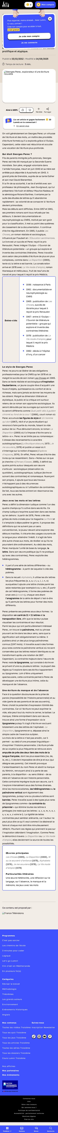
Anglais (6, 1014)
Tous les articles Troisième (16, 1043)
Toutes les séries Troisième (16, 1048)
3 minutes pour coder (13, 950)
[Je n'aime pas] (29, 110)
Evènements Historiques (15, 1009)
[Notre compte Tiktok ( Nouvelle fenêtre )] (34, 1036)
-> (21, 126)
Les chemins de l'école (14, 945)
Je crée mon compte (29, 36)
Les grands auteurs (12, 999)
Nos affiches (8, 1066)
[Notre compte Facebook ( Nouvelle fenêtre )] (50, 1036)
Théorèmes (7, 994)
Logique (6, 956)
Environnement (10, 1004)
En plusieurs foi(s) (11, 971)
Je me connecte (29, 42)
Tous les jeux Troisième (14, 1037)
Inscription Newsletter (43, 1027)
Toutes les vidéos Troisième (16, 1027)
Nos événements (10, 1075)
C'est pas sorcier (11, 940)
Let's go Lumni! (10, 961)
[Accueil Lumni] (5, 4)
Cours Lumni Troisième (13, 1058)
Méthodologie (9, 989)
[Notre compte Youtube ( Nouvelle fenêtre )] (44, 1036)
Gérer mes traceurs (29, 1104)
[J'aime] (22, 110)
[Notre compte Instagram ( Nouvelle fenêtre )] (39, 1036)
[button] (7, 1129)
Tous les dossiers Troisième (16, 1053)
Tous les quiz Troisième (14, 1032)
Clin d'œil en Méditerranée (16, 966)
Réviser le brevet (11, 984)
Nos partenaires (10, 1070)
